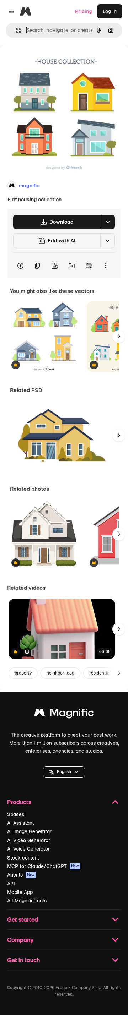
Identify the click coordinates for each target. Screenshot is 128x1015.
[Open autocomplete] (16, 30)
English (64, 772)
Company (20, 939)
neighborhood (60, 673)
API (11, 883)
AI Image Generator (29, 831)
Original (45, 61)
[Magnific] (64, 714)
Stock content (23, 858)
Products (19, 802)
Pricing (83, 11)
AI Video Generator (28, 840)
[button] (64, 772)
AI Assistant (20, 823)
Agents (21, 875)
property (23, 673)
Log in (110, 11)
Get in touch (23, 960)
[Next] (118, 336)
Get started (22, 919)
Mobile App (20, 892)
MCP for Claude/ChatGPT (43, 866)
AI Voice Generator (28, 849)
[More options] (105, 265)
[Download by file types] (108, 222)
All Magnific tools (27, 900)
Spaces (15, 814)
